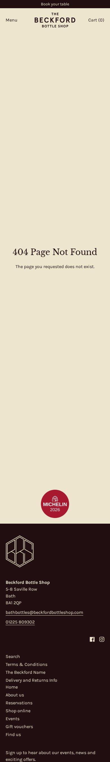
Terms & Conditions (26, 664)
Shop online (18, 710)
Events (12, 718)
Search (13, 656)
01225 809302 (20, 622)
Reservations (19, 702)
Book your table (55, 4)
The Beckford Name (25, 672)
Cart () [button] (96, 20)
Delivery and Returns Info (31, 680)
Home (12, 687)
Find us (13, 734)
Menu (11, 20)
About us (15, 695)
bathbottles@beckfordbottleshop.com (44, 612)
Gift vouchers (19, 726)
